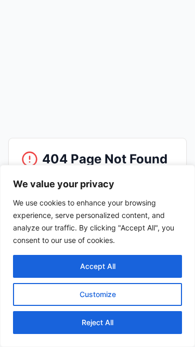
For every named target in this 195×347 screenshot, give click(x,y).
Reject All (97, 322)
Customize (98, 294)
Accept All (97, 266)
